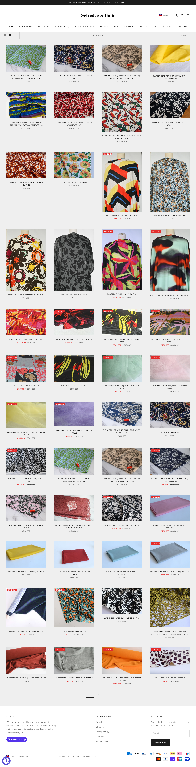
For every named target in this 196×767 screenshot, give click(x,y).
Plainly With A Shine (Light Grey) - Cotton (169, 572)
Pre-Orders (43, 27)
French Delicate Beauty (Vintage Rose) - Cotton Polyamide (74, 526)
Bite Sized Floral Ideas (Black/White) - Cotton (26, 480)
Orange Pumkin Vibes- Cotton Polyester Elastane (122, 679)
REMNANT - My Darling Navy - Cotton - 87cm (169, 123)
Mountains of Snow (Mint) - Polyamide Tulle (122, 387)
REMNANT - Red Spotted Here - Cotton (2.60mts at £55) (74, 123)
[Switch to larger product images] (5, 35)
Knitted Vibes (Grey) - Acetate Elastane (74, 678)
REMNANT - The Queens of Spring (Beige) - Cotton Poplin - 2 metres (122, 480)
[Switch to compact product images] (14, 35)
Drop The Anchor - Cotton (169, 432)
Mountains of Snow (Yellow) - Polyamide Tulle (26, 433)
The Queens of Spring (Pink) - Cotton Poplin (26, 526)
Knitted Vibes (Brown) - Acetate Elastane (26, 678)
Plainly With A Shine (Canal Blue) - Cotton (122, 573)
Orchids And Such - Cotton (74, 386)
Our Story (166, 27)
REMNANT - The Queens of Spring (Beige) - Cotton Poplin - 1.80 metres (122, 77)
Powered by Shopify (91, 756)
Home (11, 27)
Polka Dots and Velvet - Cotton (170, 678)
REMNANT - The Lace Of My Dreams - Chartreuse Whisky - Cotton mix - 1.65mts (170, 632)
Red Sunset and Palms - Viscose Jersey (74, 339)
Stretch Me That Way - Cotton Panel (122, 525)
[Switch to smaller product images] (10, 35)
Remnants (128, 27)
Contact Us (182, 27)
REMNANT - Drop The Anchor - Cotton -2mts (74, 77)
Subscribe (160, 742)
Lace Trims (104, 27)
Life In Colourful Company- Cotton (26, 631)
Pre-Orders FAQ (61, 27)
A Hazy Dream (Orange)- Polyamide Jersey (169, 295)
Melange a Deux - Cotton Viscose (169, 216)
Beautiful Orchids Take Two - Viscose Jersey (122, 340)
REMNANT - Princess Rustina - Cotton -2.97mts (26, 183)
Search (99, 722)
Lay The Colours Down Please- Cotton (122, 618)
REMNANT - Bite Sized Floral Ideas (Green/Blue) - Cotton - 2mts (74, 480)
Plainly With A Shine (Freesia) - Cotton (26, 572)
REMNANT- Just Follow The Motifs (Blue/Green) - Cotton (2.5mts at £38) (26, 123)
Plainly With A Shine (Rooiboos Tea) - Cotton (74, 573)
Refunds (100, 736)
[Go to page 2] (106, 695)
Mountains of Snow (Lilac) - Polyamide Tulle (74, 431)
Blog (154, 27)
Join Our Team (103, 741)
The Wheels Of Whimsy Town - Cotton (26, 295)
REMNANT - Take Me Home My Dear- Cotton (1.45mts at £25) (121, 137)
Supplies (143, 27)
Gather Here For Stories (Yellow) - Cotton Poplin (169, 77)
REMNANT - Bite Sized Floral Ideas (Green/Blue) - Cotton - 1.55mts (26, 77)
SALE (116, 27)
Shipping (100, 726)
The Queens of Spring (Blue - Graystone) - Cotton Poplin (169, 480)
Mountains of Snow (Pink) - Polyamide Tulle (170, 387)
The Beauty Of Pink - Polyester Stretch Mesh (169, 340)
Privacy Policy (102, 731)
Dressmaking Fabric (84, 27)
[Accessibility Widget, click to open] (6, 760)
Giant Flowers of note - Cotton (122, 294)
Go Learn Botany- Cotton (74, 631)
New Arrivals (25, 27)
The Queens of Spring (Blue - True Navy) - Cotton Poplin (122, 431)
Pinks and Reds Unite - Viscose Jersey (26, 339)
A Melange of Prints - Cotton (26, 386)
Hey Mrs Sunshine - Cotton (74, 182)
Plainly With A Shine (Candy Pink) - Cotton (169, 526)
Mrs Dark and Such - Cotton (74, 294)
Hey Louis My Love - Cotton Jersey (122, 216)
